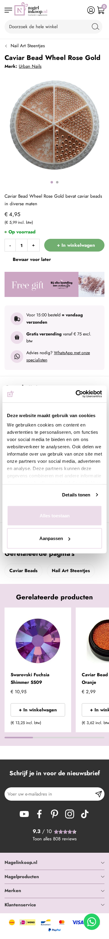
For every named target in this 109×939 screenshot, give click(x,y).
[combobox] (53, 27)
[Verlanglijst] (81, 10)
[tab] (54, 863)
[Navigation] (8, 10)
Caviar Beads (23, 570)
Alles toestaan (55, 515)
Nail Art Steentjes (28, 45)
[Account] (91, 10)
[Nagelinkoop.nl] (31, 10)
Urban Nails (30, 66)
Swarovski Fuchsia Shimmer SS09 (30, 678)
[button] (64, 616)
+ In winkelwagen (38, 710)
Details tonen (76, 494)
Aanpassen (51, 538)
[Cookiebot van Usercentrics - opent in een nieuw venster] (77, 394)
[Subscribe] (98, 794)
